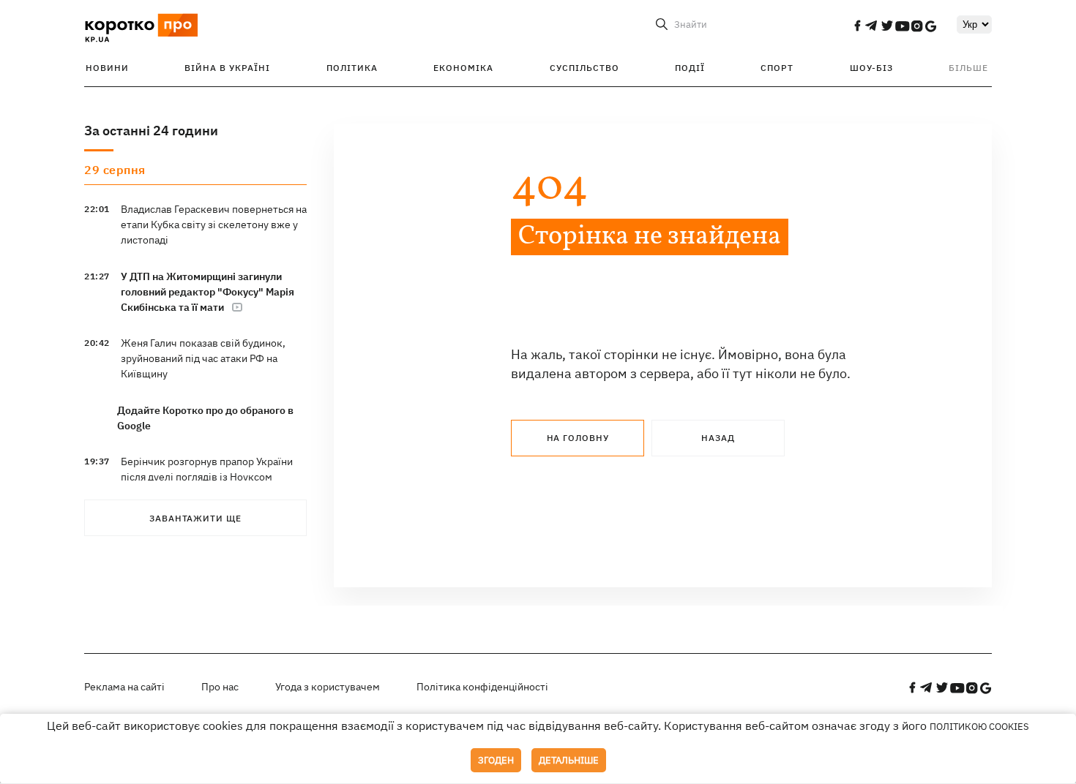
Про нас (220, 686)
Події (690, 67)
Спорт (777, 67)
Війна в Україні (227, 67)
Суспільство (584, 67)
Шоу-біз (871, 67)
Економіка (463, 67)
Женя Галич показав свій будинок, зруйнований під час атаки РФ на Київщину (203, 358)
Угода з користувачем (327, 686)
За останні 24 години (151, 130)
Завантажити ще (195, 518)
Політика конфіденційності (482, 686)
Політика (352, 67)
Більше (968, 67)
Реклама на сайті (124, 686)
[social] (857, 25)
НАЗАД (718, 437)
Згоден (496, 760)
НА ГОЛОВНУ (578, 437)
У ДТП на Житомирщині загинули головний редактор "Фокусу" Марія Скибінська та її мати (207, 292)
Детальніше (569, 760)
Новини (107, 67)
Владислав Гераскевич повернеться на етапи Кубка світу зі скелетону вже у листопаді (214, 224)
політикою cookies (979, 726)
